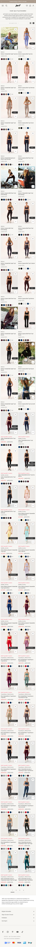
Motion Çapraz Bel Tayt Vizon (26, 123)
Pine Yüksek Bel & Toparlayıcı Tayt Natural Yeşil (25, 696)
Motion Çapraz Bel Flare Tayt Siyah (25, 334)
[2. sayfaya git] (23, 890)
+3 (12, 59)
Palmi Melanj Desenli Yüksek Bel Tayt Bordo (26, 623)
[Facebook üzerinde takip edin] (3, 932)
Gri (28, 520)
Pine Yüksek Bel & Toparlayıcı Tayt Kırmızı (8, 660)
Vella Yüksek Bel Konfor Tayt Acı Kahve (26, 475)
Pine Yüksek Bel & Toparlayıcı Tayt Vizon (25, 733)
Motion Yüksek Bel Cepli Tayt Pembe (8, 88)
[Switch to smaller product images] (33, 23)
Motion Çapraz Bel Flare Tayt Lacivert (25, 158)
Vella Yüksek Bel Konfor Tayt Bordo (8, 439)
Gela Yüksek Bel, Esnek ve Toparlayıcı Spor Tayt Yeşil (25, 843)
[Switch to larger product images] (30, 23)
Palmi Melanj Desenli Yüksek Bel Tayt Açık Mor (26, 587)
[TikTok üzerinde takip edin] (22, 932)
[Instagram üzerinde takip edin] (8, 932)
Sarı (24, 520)
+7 (12, 666)
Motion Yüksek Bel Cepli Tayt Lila (9, 54)
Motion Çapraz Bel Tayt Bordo (26, 298)
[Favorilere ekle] (15, 29)
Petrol (24, 776)
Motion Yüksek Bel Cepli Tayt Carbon (8, 264)
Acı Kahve (6, 445)
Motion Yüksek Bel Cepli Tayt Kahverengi (25, 193)
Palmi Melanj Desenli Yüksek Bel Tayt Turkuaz (26, 550)
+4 (29, 520)
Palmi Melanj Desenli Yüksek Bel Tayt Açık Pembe (26, 514)
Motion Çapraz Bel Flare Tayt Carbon (25, 229)
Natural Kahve (21, 776)
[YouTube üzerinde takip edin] (17, 932)
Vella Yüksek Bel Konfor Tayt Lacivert (25, 441)
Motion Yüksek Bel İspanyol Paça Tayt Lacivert (8, 158)
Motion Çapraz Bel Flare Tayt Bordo (8, 299)
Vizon (19, 59)
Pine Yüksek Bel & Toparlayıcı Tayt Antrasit (8, 806)
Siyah (21, 59)
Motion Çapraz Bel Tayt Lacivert (26, 404)
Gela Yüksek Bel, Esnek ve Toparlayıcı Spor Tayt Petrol (25, 879)
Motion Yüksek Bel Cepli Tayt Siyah (8, 369)
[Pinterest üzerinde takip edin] (13, 932)
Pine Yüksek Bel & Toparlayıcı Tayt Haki (8, 733)
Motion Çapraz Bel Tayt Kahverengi (7, 229)
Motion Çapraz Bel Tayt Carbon (26, 263)
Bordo (2, 59)
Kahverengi (6, 59)
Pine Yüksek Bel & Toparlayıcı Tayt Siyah (8, 769)
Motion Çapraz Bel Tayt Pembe (24, 59)
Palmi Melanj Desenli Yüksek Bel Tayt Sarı (9, 550)
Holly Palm (6, 938)
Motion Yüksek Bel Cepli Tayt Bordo (8, 334)
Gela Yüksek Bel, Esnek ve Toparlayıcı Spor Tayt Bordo (25, 769)
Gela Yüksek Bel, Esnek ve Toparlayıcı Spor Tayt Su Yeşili (9, 879)
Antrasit (8, 445)
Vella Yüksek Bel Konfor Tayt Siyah (8, 477)
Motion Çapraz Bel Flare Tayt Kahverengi (8, 193)
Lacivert (8, 59)
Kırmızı (8, 666)
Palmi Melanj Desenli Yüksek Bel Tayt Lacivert (9, 623)
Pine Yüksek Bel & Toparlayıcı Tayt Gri (8, 843)
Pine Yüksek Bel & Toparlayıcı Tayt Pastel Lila (25, 660)
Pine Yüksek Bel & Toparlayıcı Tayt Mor (8, 696)
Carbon (4, 59)
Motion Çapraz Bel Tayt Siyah (26, 368)
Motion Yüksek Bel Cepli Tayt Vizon (8, 123)
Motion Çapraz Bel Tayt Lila (25, 54)
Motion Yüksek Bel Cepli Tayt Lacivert (8, 404)
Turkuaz (19, 520)
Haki (6, 666)
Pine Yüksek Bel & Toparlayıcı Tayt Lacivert (25, 806)
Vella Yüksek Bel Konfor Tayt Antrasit (8, 512)
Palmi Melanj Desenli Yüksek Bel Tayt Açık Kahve (9, 587)
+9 (29, 775)
